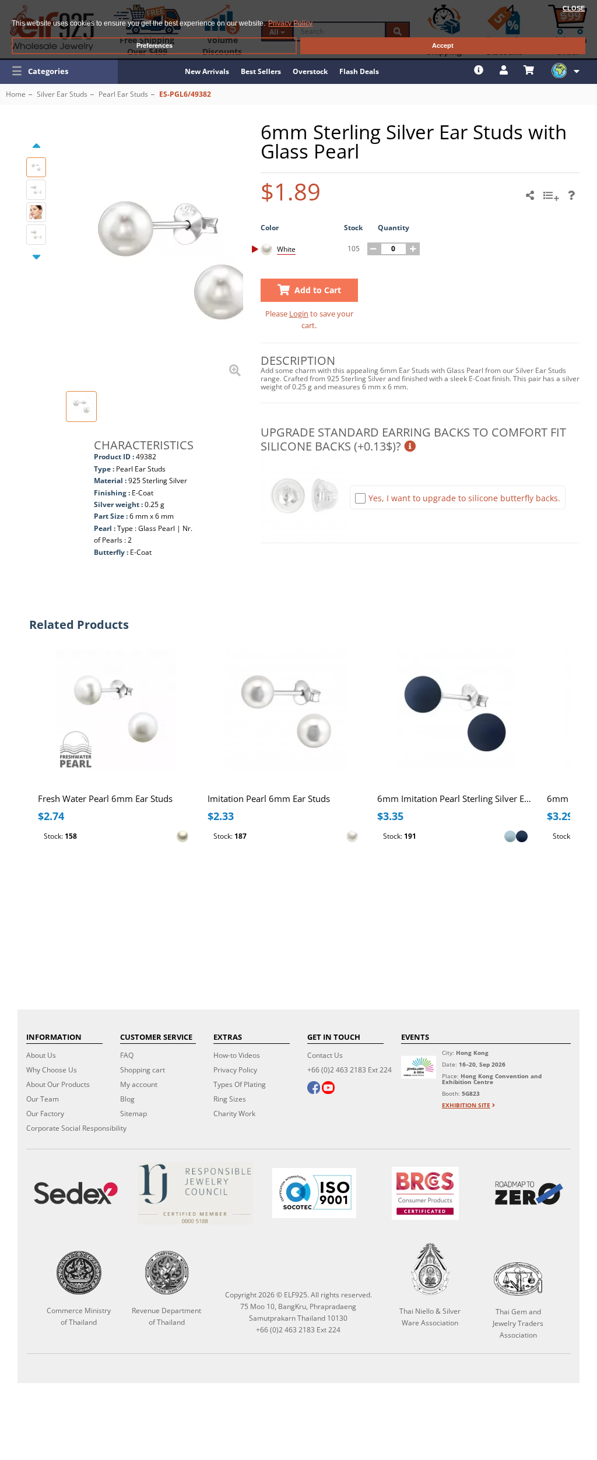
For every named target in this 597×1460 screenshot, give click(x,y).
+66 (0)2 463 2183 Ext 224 (349, 1070)
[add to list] (552, 199)
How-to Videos (236, 1055)
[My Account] (505, 70)
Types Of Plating (239, 1084)
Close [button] (574, 8)
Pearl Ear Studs (123, 94)
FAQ (127, 1055)
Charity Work (234, 1113)
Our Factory (45, 1113)
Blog (127, 1099)
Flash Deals (359, 71)
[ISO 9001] (314, 1193)
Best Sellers (261, 71)
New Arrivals (207, 71)
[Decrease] (373, 248)
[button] (59, 71)
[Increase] (413, 248)
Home (16, 94)
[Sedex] (75, 1193)
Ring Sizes (229, 1099)
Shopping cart (142, 1070)
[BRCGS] (425, 1193)
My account (138, 1084)
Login (298, 313)
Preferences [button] (154, 45)
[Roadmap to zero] (529, 1193)
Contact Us (325, 1055)
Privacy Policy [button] (290, 23)
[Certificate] (195, 1193)
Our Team (42, 1099)
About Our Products (58, 1084)
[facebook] (313, 1088)
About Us (41, 1055)
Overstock (310, 71)
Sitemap (133, 1113)
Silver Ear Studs (62, 94)
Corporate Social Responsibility (76, 1128)
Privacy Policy (235, 1070)
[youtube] (328, 1088)
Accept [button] (443, 45)
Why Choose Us (51, 1070)
